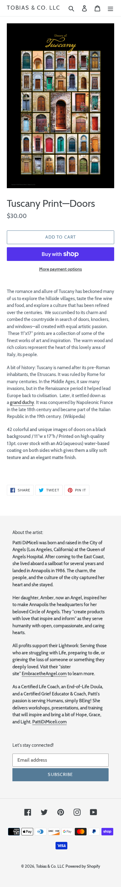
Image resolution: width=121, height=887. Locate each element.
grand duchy (22, 402)
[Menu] (110, 8)
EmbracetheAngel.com (44, 673)
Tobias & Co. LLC (33, 8)
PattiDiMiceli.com (49, 722)
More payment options (60, 269)
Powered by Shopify (82, 866)
